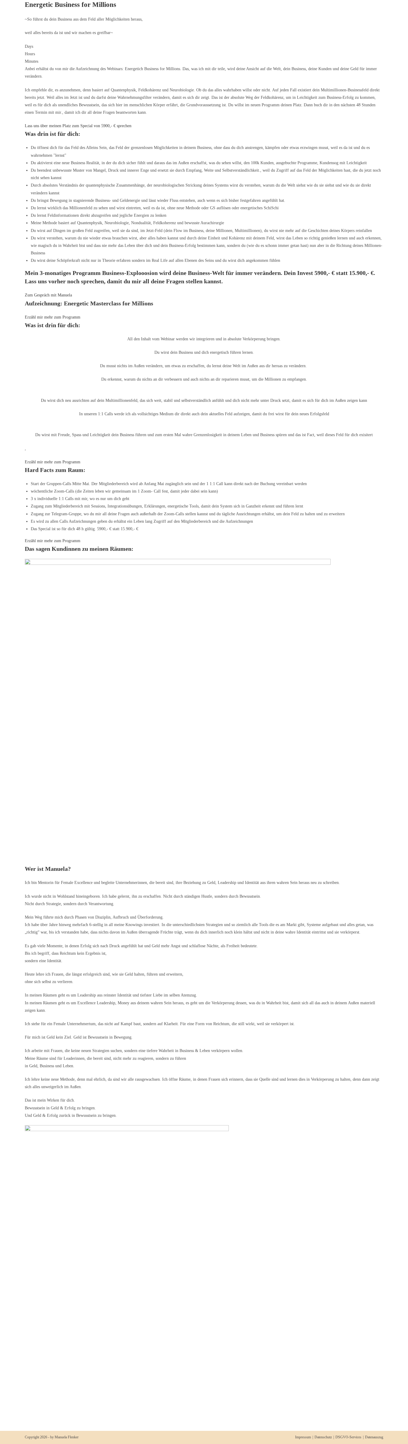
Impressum (303, 1437)
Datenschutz (323, 1437)
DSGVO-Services (348, 1437)
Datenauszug (374, 1437)
